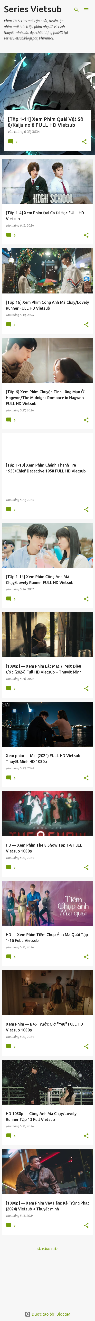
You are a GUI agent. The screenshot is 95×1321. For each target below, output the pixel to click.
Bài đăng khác (47, 1249)
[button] (84, 142)
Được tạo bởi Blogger (50, 1314)
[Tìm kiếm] (76, 10)
